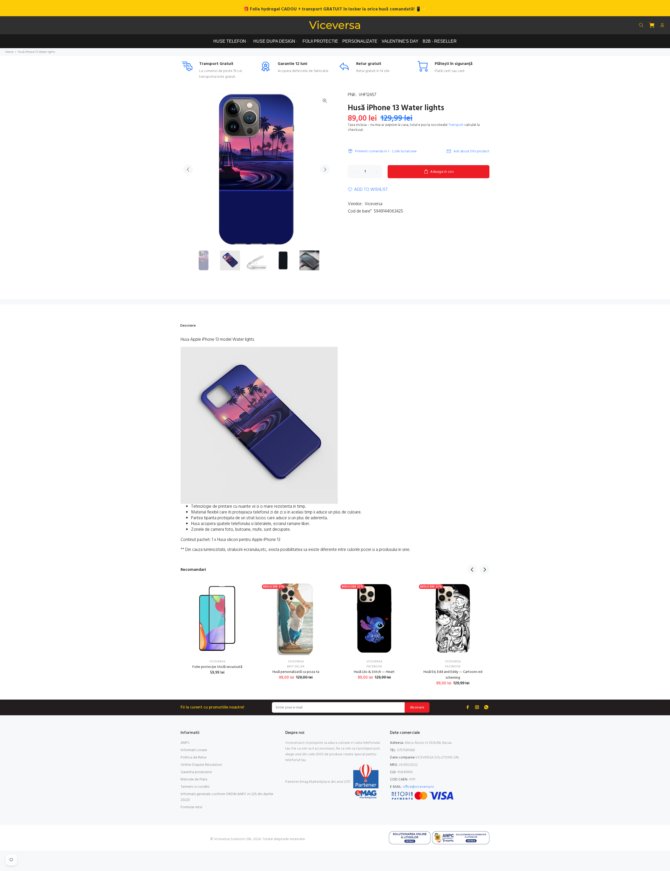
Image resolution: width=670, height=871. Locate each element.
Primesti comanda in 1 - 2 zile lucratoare (386, 151)
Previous (188, 169)
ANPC (185, 743)
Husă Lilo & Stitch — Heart (374, 672)
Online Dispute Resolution (201, 765)
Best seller (295, 666)
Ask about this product (471, 151)
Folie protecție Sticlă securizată (217, 667)
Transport (456, 125)
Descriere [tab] (188, 326)
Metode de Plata (194, 780)
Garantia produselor (196, 772)
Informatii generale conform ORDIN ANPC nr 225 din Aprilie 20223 (227, 797)
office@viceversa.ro (418, 787)
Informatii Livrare (194, 750)
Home (9, 52)
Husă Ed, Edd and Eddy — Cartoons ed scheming (452, 675)
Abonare (417, 708)
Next (325, 169)
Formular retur (191, 807)
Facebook (374, 666)
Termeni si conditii (195, 787)
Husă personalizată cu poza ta (295, 672)
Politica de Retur (193, 758)
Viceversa (373, 204)
